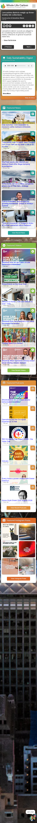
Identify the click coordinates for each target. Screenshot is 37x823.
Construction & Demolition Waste (13, 18)
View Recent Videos (18, 370)
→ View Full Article (9, 40)
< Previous (8, 47)
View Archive (30, 98)
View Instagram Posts (18, 578)
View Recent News (18, 233)
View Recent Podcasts (18, 508)
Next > (29, 47)
